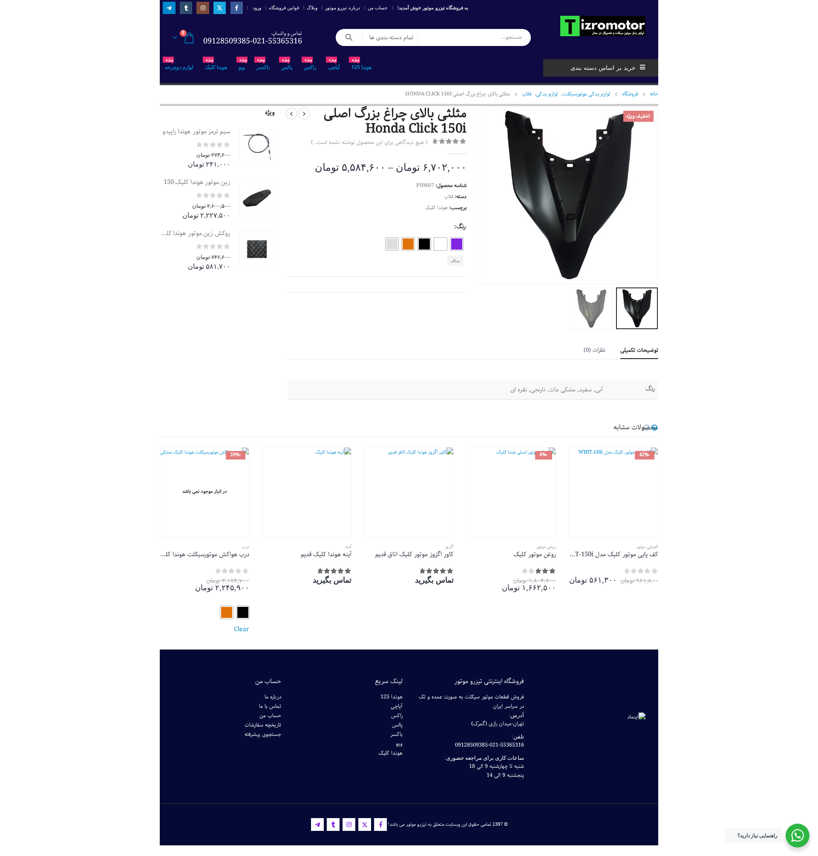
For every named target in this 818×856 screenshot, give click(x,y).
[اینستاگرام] (202, 8)
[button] (647, 195)
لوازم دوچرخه (179, 65)
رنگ (461, 226)
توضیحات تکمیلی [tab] (639, 350)
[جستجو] (349, 37)
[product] (257, 147)
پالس (286, 65)
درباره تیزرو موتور (342, 7)
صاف (455, 261)
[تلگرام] (169, 8)
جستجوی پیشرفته (263, 734)
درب (245, 547)
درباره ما (273, 696)
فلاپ (448, 196)
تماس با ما (270, 706)
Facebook (380, 824)
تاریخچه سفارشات (263, 725)
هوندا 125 (361, 65)
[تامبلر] (186, 8)
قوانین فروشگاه (284, 7)
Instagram (349, 824)
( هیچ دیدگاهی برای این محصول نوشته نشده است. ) (369, 142)
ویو (243, 65)
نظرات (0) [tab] (594, 350)
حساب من (378, 7)
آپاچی (334, 65)
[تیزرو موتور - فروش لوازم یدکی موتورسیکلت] (602, 26)
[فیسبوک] (236, 8)
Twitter (364, 824)
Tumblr (333, 824)
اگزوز (449, 547)
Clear (241, 629)
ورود (257, 7)
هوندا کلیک (216, 65)
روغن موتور (546, 547)
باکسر (263, 65)
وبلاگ (312, 7)
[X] (219, 8)
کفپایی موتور (647, 547)
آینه (348, 547)
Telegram (317, 824)
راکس (310, 65)
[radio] (456, 244)
